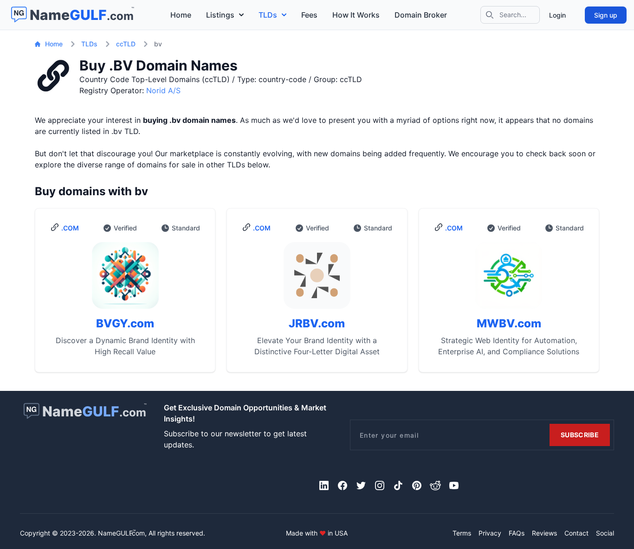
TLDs (268, 14)
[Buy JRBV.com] (317, 279)
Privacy (490, 533)
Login (557, 15)
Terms (462, 533)
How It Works (356, 14)
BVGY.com (125, 323)
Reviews (544, 533)
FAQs (516, 533)
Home (180, 14)
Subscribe (580, 435)
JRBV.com (317, 323)
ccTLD (126, 44)
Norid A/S (163, 90)
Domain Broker (421, 14)
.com (70, 228)
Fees (309, 14)
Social (605, 533)
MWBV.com (509, 323)
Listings (220, 14)
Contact (576, 533)
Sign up (605, 15)
